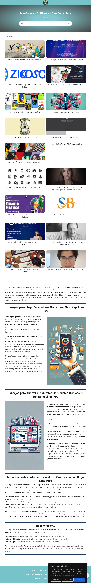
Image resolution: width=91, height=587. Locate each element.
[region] (67, 573)
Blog (36, 578)
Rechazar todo (68, 579)
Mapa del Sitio (30, 574)
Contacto (40, 578)
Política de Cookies (70, 575)
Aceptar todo (79, 579)
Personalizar (56, 579)
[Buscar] (68, 23)
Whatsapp (47, 578)
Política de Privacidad (41, 574)
